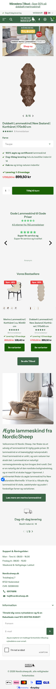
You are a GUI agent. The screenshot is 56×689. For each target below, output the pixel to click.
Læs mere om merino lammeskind (24, 497)
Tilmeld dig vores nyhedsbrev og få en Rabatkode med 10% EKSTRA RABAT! (22, 614)
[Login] (45, 19)
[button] (23, 116)
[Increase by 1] (9, 188)
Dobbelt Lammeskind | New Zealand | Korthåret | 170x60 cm (26, 125)
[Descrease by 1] (9, 193)
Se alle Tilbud (28, 361)
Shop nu (28, 46)
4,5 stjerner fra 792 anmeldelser (28, 224)
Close (10, 19)
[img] (28, 221)
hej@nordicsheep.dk (17, 596)
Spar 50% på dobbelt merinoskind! (28, 5)
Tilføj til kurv (33, 190)
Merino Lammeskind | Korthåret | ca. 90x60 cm (14, 323)
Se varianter (14, 347)
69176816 (11, 591)
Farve (5, 137)
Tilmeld (50, 631)
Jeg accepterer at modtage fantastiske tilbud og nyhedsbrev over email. (27, 639)
